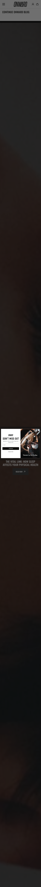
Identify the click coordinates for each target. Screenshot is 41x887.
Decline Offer (10, 451)
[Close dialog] (39, 430)
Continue (11, 448)
